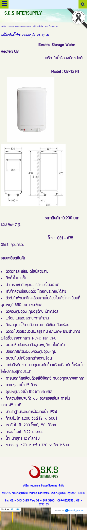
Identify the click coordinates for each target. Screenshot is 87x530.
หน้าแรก (3, 26)
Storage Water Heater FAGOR (19, 26)
